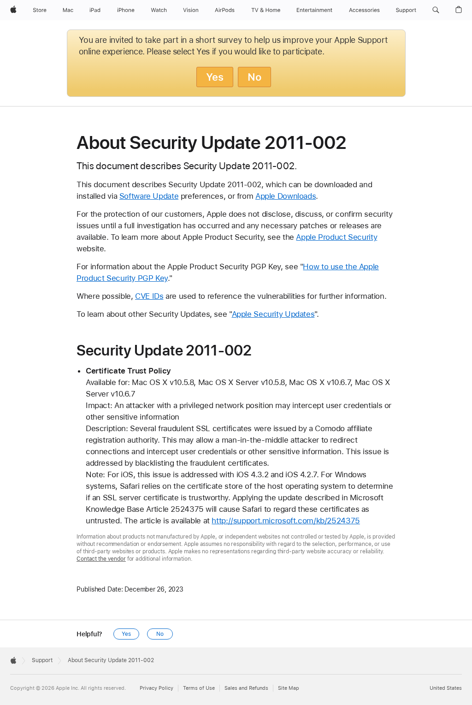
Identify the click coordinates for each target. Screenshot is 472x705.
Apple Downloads (285, 196)
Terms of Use (199, 688)
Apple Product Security (336, 237)
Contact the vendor (101, 559)
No (254, 77)
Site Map (288, 688)
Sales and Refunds (246, 688)
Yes (215, 77)
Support (42, 660)
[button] (436, 10)
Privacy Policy (156, 688)
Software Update (148, 196)
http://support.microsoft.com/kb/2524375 (286, 520)
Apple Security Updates (273, 314)
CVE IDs (149, 296)
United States (446, 688)
